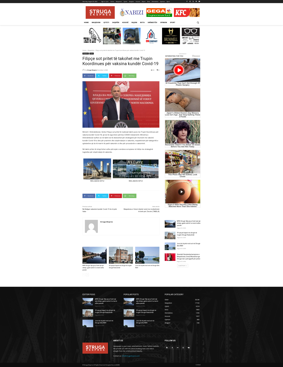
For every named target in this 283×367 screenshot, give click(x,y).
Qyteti (84, 262)
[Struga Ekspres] (83, 70)
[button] (198, 22)
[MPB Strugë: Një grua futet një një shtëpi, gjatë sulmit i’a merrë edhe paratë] (94, 255)
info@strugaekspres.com (131, 356)
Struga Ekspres (92, 70)
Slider (91, 53)
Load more (181, 266)
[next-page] (87, 274)
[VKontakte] (188, 348)
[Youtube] (199, 1)
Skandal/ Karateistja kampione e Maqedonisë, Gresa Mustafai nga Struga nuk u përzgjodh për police (188, 256)
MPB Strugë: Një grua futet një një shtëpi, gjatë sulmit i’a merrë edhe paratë (93, 268)
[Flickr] (178, 348)
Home (84, 50)
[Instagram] (190, 1)
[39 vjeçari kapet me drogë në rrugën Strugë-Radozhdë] (121, 255)
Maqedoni (91, 50)
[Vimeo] (196, 1)
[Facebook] (187, 1)
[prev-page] (83, 274)
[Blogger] (167, 348)
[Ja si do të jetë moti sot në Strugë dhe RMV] (147, 255)
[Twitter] (193, 1)
